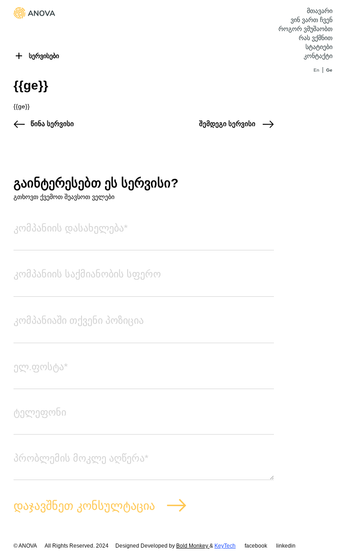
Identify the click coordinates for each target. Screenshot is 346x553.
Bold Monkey (192, 546)
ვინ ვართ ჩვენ (311, 19)
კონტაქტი (318, 55)
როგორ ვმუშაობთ (305, 28)
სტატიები (318, 46)
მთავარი (319, 10)
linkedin (286, 546)
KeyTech (225, 546)
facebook (256, 546)
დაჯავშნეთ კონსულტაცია (84, 505)
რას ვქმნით (315, 37)
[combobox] (144, 283)
